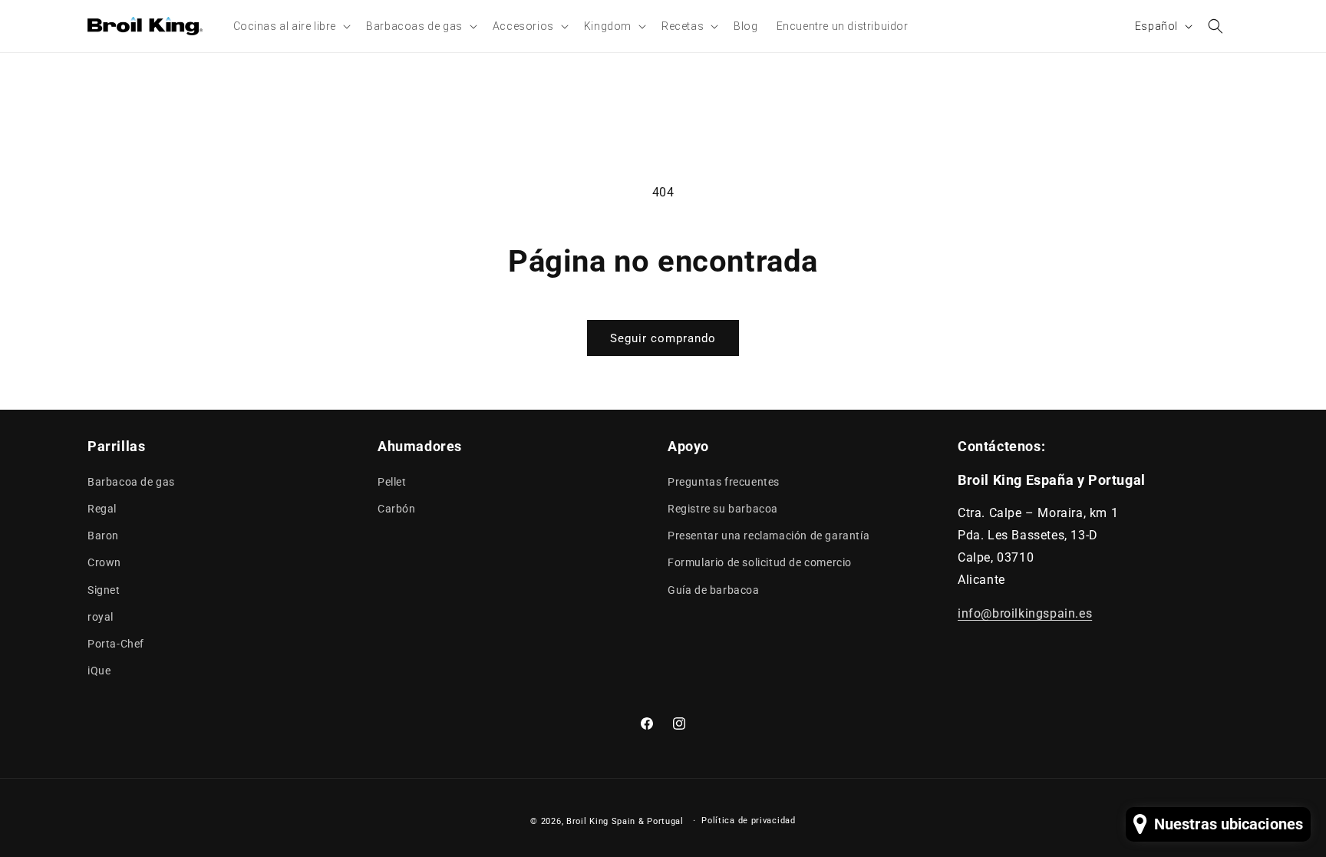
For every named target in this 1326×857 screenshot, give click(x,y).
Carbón (397, 509)
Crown (104, 562)
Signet (103, 590)
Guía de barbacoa (714, 590)
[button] (291, 26)
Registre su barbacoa (723, 509)
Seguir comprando (663, 338)
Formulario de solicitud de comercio (760, 562)
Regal (102, 509)
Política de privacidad (748, 821)
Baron (103, 535)
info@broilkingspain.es (1025, 613)
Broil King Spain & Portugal (625, 821)
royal (100, 617)
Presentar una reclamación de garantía (768, 535)
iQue (98, 670)
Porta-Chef (115, 644)
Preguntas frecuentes (724, 482)
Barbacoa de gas (131, 482)
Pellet (392, 482)
